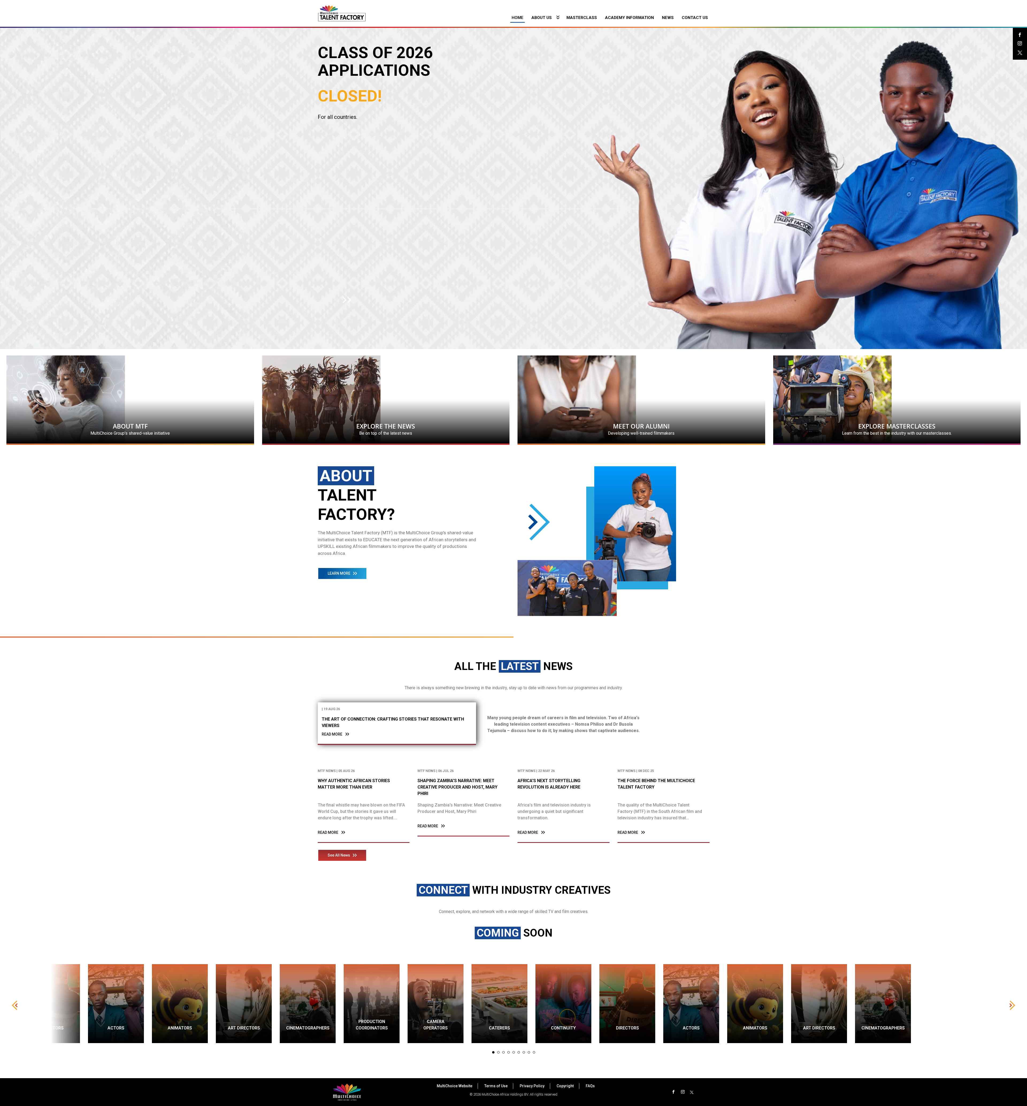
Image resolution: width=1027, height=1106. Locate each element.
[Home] (342, 13)
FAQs (590, 1086)
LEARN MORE (339, 573)
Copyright (565, 1086)
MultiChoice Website (454, 1086)
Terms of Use (496, 1086)
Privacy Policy (532, 1086)
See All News (339, 855)
